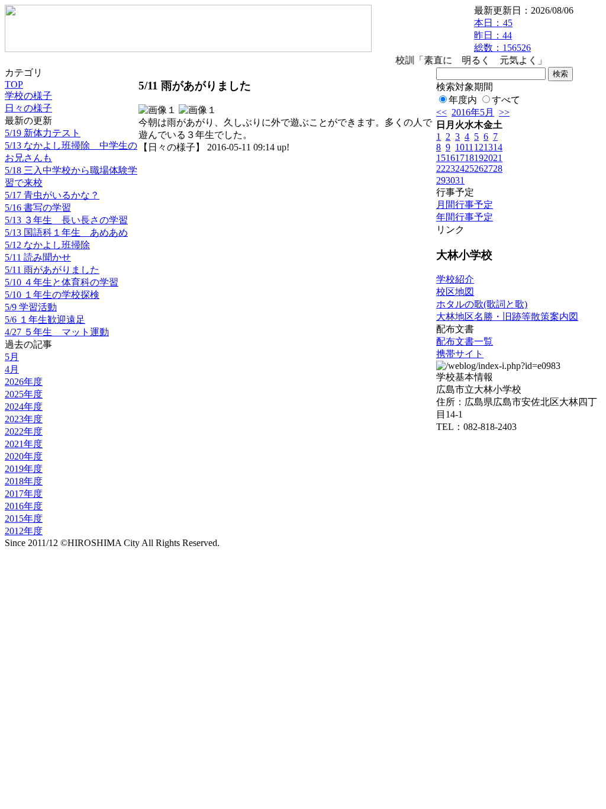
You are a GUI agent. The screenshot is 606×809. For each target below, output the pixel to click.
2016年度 (24, 506)
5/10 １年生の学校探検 (52, 295)
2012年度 (24, 531)
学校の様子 (28, 96)
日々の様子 (28, 108)
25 (469, 168)
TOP (14, 84)
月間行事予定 (464, 205)
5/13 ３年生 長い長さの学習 (66, 220)
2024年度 (24, 407)
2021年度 (24, 444)
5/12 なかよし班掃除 (47, 245)
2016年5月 (473, 112)
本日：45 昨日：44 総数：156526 (502, 35)
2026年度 (24, 382)
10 (460, 147)
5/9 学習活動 (31, 307)
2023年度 (24, 419)
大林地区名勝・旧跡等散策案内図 (507, 317)
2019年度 (24, 469)
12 (478, 147)
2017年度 (24, 494)
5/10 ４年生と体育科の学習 (61, 282)
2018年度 (24, 481)
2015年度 (24, 518)
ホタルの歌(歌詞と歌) (481, 304)
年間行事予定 (464, 217)
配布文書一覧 (464, 341)
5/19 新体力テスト (42, 133)
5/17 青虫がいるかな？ (52, 195)
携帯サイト (459, 354)
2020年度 (24, 456)
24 (460, 168)
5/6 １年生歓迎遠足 (45, 319)
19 (478, 158)
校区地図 (455, 292)
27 (488, 168)
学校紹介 (455, 279)
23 (450, 168)
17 (460, 158)
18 (469, 158)
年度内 (463, 100)
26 (478, 168)
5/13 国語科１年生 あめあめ (66, 232)
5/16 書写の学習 (38, 208)
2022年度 (24, 431)
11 (469, 147)
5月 (12, 357)
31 (460, 180)
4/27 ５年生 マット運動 (57, 332)
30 (450, 180)
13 (488, 147)
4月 (12, 369)
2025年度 (24, 394)
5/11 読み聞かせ (38, 257)
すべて (506, 100)
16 (450, 158)
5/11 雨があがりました (52, 270)
